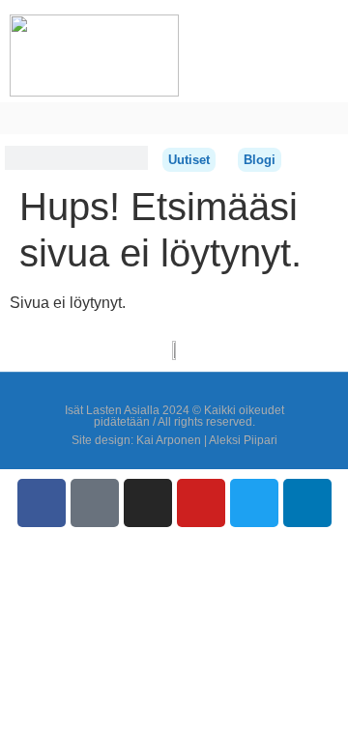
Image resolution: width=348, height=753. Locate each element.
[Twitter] (254, 503)
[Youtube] (201, 503)
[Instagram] (148, 503)
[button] (13, 118)
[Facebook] (41, 503)
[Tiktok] (95, 503)
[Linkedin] (307, 503)
